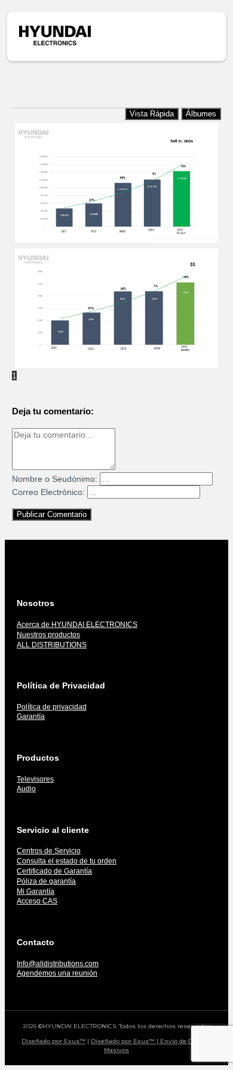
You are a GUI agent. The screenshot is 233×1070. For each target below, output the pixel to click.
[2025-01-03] (116, 182)
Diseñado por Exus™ (53, 1041)
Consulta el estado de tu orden (66, 861)
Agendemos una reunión (57, 973)
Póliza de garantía (46, 881)
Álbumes (201, 113)
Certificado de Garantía (54, 871)
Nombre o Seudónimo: (54, 479)
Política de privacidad (52, 707)
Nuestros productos (48, 635)
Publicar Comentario (52, 514)
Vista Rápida (152, 113)
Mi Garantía (35, 891)
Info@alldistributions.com (58, 964)
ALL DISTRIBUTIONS (52, 645)
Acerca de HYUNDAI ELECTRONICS (77, 624)
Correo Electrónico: (48, 492)
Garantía (31, 716)
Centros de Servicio (49, 851)
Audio (26, 789)
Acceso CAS (37, 901)
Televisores (35, 779)
